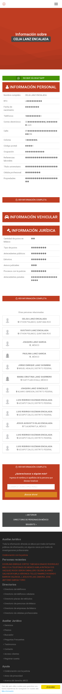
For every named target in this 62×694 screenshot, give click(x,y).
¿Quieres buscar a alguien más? (31, 474)
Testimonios (10, 644)
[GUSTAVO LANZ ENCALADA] (7, 332)
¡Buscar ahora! (31, 494)
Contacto (8, 649)
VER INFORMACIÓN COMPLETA (32, 200)
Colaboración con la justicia (15, 555)
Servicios (8, 625)
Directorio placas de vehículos (18, 599)
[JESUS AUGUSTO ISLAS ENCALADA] (7, 424)
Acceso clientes (11, 654)
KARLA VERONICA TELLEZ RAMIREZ (29, 573)
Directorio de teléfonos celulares (19, 594)
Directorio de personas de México (20, 603)
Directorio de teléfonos (15, 589)
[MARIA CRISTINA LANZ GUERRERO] (7, 378)
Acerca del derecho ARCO (16, 680)
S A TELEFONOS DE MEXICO (21, 567)
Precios (7, 630)
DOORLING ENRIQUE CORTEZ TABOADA (20, 564)
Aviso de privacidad (13, 676)
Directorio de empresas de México (20, 608)
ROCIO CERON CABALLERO (24, 570)
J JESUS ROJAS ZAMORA (33, 577)
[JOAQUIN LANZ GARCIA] (7, 343)
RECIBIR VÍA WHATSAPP (33, 78)
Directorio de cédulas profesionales (21, 613)
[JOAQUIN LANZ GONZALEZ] (7, 390)
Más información (8, 691)
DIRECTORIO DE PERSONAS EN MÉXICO (31, 520)
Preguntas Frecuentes (14, 639)
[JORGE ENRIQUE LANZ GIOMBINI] (7, 366)
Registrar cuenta (11, 658)
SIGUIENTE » (31, 524)
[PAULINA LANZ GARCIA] (7, 355)
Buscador (8, 635)
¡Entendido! (50, 687)
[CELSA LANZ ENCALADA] (7, 320)
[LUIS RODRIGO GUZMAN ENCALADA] (7, 401)
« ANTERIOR (31, 515)
